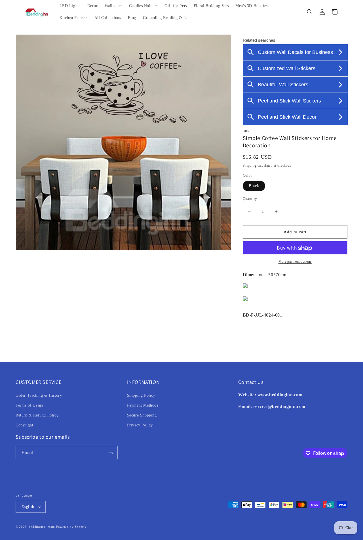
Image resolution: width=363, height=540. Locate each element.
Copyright (24, 425)
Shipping (250, 166)
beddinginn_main (42, 526)
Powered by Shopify (71, 526)
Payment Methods (142, 405)
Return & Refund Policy (37, 415)
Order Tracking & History (39, 395)
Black (254, 186)
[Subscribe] (111, 452)
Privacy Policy (140, 425)
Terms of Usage (29, 405)
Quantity (250, 198)
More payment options (295, 262)
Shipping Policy (141, 395)
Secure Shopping (142, 415)
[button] (309, 12)
